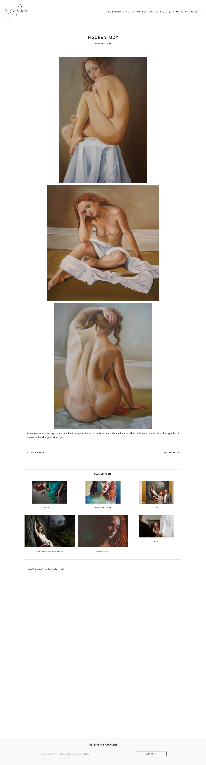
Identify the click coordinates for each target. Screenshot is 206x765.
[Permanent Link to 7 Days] (156, 492)
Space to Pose (171, 452)
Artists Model (57, 568)
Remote (127, 11)
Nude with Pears (36, 452)
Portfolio (114, 11)
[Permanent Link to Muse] (156, 526)
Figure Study (103, 37)
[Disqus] (103, 614)
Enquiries (140, 11)
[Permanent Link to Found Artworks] (103, 531)
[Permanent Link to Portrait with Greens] (103, 492)
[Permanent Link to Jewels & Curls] (50, 492)
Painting (36, 568)
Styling (153, 11)
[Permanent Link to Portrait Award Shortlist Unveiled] (50, 531)
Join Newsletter (191, 11)
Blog (163, 11)
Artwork (45, 568)
